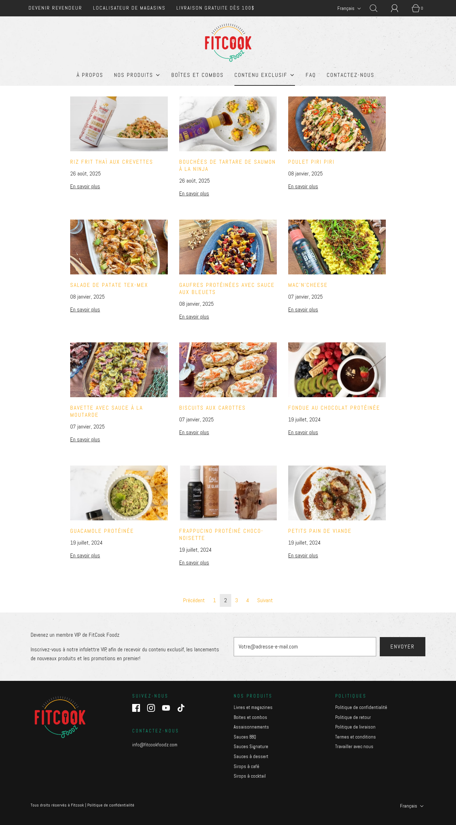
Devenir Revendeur (55, 8)
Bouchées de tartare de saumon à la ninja (227, 165)
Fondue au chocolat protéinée (334, 407)
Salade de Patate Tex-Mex (109, 285)
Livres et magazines (253, 707)
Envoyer (402, 646)
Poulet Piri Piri (311, 161)
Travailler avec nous (354, 746)
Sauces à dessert (251, 756)
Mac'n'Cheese (308, 285)
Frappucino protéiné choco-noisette (221, 534)
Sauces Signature (251, 746)
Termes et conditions (355, 737)
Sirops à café (246, 766)
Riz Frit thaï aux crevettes (111, 161)
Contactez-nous (350, 75)
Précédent (194, 600)
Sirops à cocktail (250, 776)
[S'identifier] (398, 8)
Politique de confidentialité (361, 707)
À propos (90, 75)
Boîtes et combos (197, 75)
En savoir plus (85, 186)
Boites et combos (250, 717)
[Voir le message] (119, 123)
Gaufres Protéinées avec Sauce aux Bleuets (227, 288)
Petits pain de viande (320, 531)
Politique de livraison (355, 727)
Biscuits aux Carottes (212, 407)
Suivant (265, 600)
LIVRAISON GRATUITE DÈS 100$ (215, 8)
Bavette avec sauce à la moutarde (106, 411)
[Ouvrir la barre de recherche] (377, 8)
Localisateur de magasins (129, 8)
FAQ (311, 75)
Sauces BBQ (245, 737)
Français (346, 8)
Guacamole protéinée (102, 531)
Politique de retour (353, 717)
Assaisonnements (251, 727)
